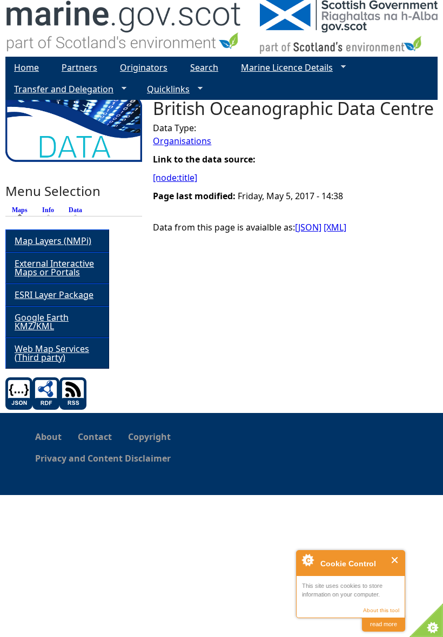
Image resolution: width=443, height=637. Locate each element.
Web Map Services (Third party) (52, 353)
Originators (143, 67)
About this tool (381, 610)
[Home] (124, 28)
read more (383, 624)
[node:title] (175, 178)
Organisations (182, 141)
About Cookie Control (307, 560)
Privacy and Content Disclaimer (103, 458)
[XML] (335, 227)
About (48, 437)
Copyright (149, 437)
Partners (79, 67)
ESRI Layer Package (54, 295)
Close (395, 560)
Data (75, 210)
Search (204, 67)
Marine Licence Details (282, 68)
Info (48, 210)
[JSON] (308, 227)
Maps (22, 210)
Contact (95, 437)
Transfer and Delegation (59, 89)
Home (26, 67)
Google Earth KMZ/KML (42, 321)
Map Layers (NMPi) (53, 241)
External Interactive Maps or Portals (54, 267)
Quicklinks (164, 89)
